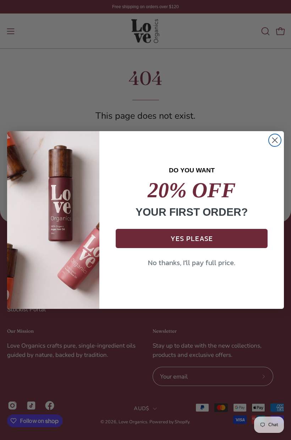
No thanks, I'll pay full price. (191, 262)
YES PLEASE (192, 238)
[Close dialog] (275, 140)
